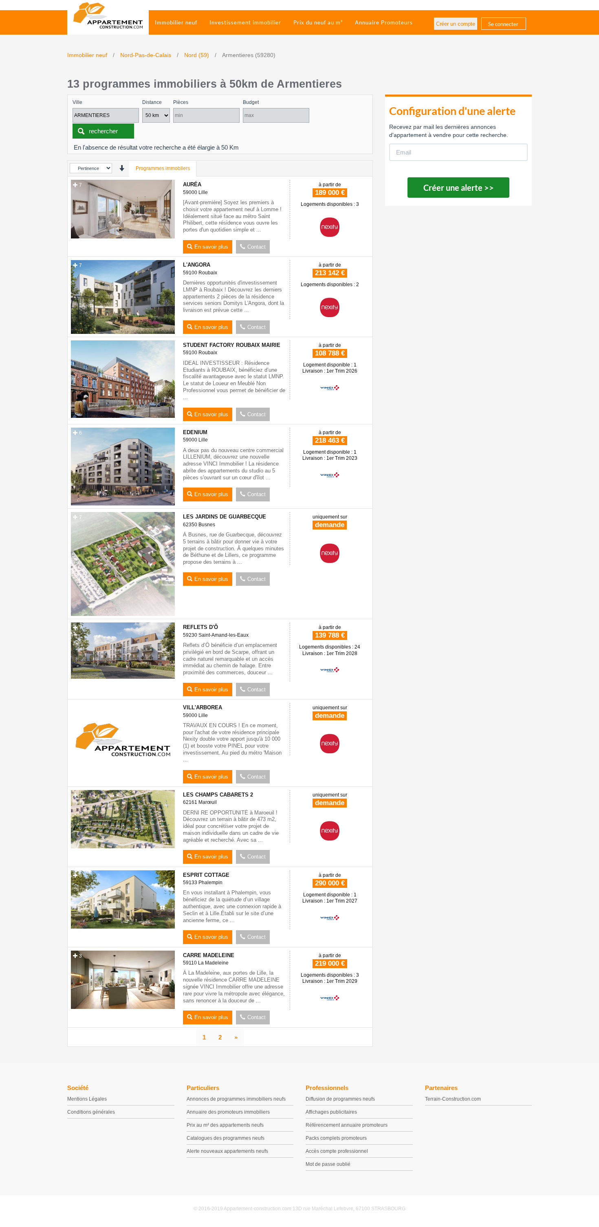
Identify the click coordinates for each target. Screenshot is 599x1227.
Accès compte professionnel (337, 1151)
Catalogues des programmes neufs (225, 1138)
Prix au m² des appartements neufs (225, 1125)
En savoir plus (211, 247)
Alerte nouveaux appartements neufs (227, 1151)
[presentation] (121, 168)
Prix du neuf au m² (318, 22)
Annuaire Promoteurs (384, 22)
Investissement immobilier (245, 22)
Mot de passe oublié (328, 1164)
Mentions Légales (87, 1099)
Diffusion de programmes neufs (340, 1099)
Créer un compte (455, 24)
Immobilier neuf (176, 22)
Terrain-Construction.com (453, 1099)
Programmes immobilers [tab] (163, 168)
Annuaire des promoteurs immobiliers (228, 1112)
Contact (256, 247)
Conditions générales (91, 1112)
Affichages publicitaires (331, 1112)
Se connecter (503, 24)
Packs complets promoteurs (336, 1138)
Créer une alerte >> (458, 187)
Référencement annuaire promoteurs (347, 1125)
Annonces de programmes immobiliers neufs (236, 1099)
